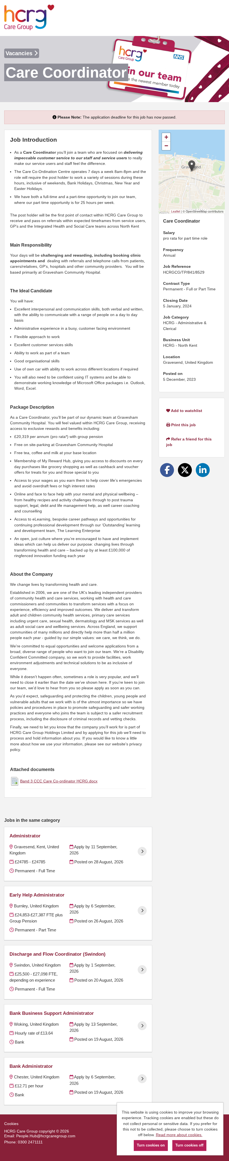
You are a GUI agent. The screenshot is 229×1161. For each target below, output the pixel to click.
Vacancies (20, 53)
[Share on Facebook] (167, 470)
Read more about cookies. (179, 1135)
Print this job (183, 425)
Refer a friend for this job (189, 442)
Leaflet (175, 211)
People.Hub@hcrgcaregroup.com (45, 1136)
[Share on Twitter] (185, 470)
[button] (191, 166)
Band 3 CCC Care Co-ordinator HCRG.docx (58, 781)
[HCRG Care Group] (29, 18)
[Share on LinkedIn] (203, 470)
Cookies (11, 1123)
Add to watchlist (186, 410)
